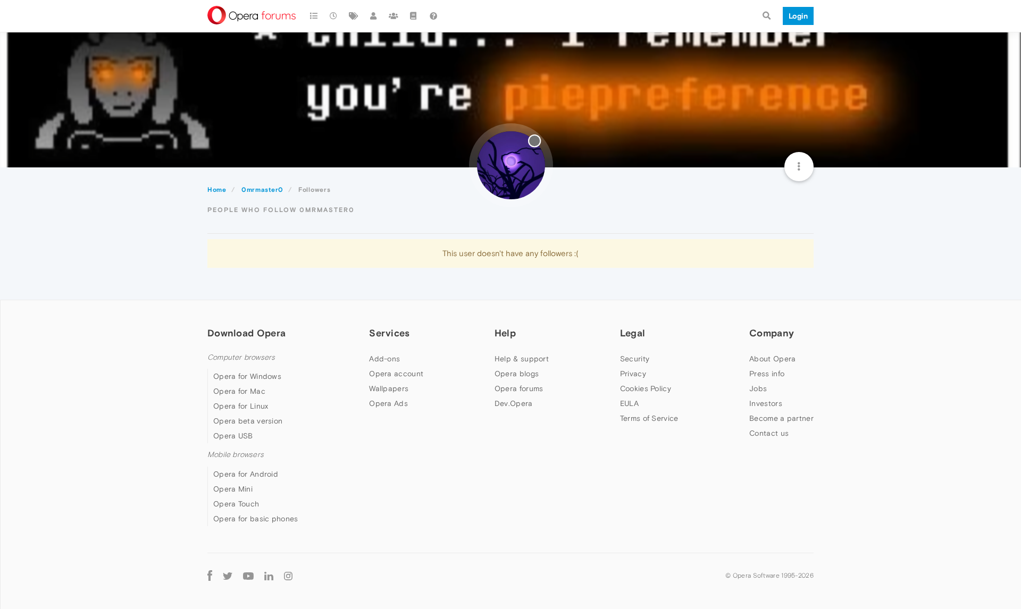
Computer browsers (241, 357)
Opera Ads (388, 403)
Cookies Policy (645, 388)
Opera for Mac (239, 391)
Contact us (769, 433)
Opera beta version (247, 421)
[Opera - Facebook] (209, 575)
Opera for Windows (247, 376)
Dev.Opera (514, 403)
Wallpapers (388, 388)
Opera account (396, 373)
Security (634, 358)
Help (505, 333)
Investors (765, 403)
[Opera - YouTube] (248, 576)
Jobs (758, 388)
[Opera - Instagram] (288, 576)
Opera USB (233, 436)
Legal (633, 333)
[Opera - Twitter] (227, 576)
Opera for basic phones (255, 518)
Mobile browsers (235, 454)
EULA (629, 403)
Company (771, 333)
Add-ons (384, 358)
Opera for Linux (241, 406)
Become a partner (781, 418)
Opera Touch (236, 504)
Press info (766, 373)
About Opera (772, 358)
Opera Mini (233, 489)
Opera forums (519, 388)
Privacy (633, 373)
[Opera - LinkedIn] (269, 576)
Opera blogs (517, 373)
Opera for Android (245, 474)
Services (389, 333)
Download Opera (246, 333)
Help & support (522, 358)
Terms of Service (649, 418)
